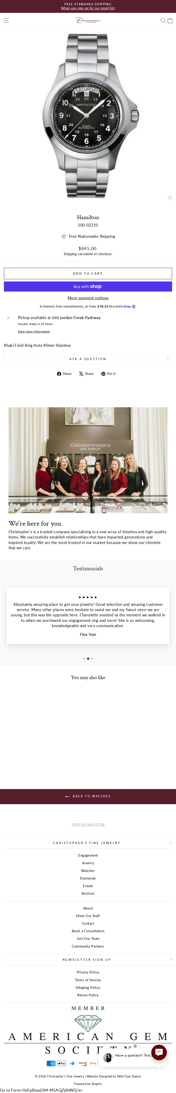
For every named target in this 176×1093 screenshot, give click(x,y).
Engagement (88, 855)
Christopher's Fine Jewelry (87, 843)
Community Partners (88, 946)
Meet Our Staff (88, 916)
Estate (88, 886)
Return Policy (88, 995)
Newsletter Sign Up (87, 960)
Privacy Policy (88, 972)
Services (88, 893)
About (88, 908)
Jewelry (88, 863)
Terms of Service (88, 980)
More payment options (88, 298)
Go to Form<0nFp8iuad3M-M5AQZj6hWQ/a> (41, 1090)
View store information (34, 331)
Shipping (70, 254)
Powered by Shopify (88, 1084)
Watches (88, 871)
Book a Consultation (88, 931)
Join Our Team (88, 938)
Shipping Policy (88, 987)
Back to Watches (91, 796)
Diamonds (88, 878)
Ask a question (88, 359)
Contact (88, 923)
